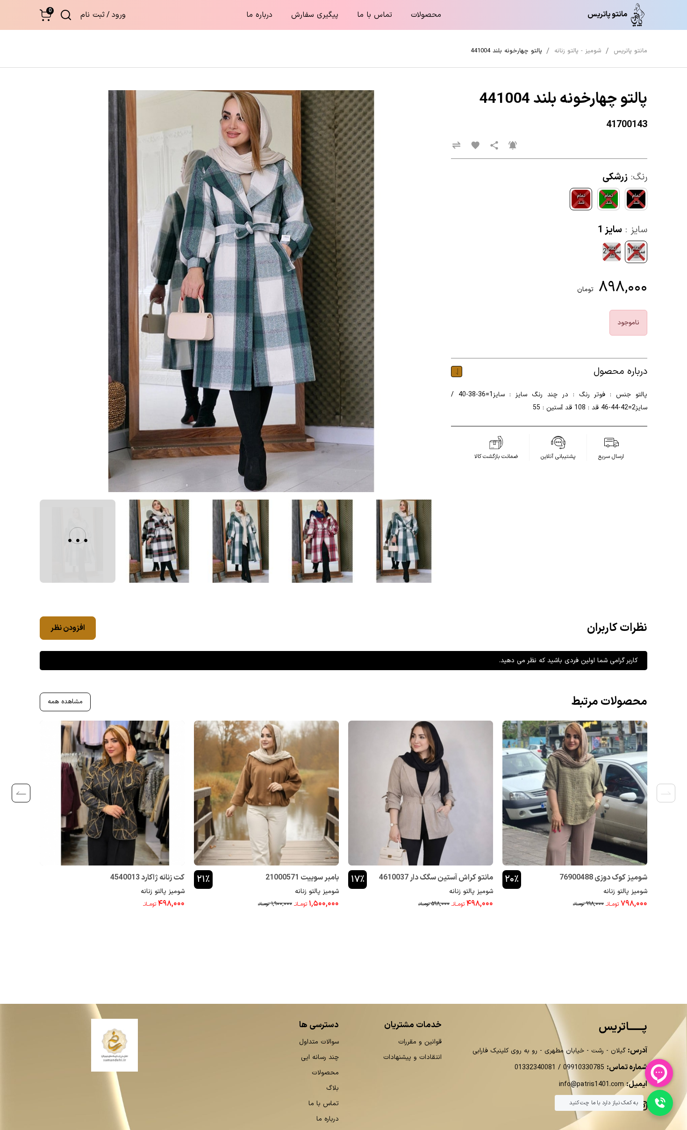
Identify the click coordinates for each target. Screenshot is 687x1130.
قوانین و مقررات (420, 1042)
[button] (45, 15)
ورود (119, 15)
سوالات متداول (319, 1042)
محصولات (426, 15)
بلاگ (332, 1088)
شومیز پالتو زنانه (625, 891)
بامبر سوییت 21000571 (302, 877)
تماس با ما (374, 15)
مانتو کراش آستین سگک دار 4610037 (436, 877)
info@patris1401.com (591, 1084)
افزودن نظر (67, 628)
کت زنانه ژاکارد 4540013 (147, 877)
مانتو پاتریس (630, 51)
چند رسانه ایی (320, 1057)
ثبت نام (92, 15)
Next (21, 793)
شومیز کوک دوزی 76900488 (603, 877)
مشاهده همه (65, 702)
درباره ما (259, 15)
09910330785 (582, 1068)
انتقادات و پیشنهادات (412, 1057)
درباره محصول (620, 372)
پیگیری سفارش (314, 15)
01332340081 (535, 1068)
